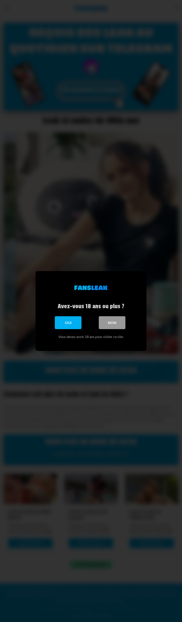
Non (112, 322)
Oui (68, 322)
